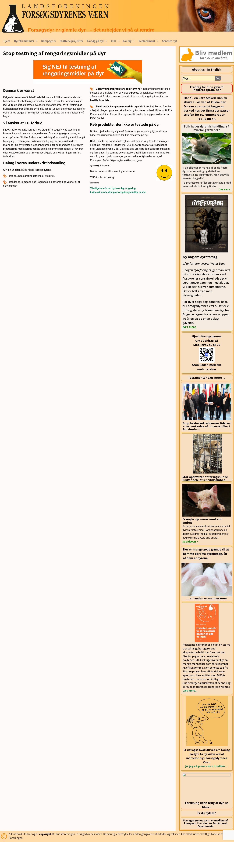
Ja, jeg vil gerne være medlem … (206, 766)
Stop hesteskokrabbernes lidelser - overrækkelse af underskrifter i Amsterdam (207, 426)
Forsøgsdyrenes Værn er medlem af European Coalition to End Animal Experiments (205, 823)
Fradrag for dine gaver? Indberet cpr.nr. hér (206, 88)
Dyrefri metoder (24, 41)
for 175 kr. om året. (213, 58)
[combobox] (198, 78)
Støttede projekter (71, 41)
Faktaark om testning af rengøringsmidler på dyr (118, 192)
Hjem (7, 41)
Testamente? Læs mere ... (206, 377)
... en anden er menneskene (207, 598)
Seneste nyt (169, 41)
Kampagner (48, 41)
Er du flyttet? (206, 813)
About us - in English (206, 69)
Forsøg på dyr (95, 41)
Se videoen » (190, 541)
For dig (127, 41)
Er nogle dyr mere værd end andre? (202, 521)
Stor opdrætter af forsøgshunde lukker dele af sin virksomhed (205, 478)
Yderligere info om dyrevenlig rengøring (113, 188)
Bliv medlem (214, 53)
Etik (113, 41)
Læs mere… (190, 690)
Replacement (146, 41)
